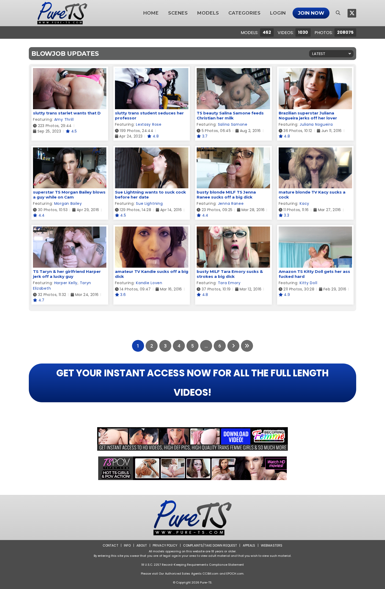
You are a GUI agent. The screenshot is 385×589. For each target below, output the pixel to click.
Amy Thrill (64, 119)
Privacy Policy (165, 545)
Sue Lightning (149, 203)
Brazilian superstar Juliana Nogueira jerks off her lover (308, 115)
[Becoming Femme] (192, 439)
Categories (244, 13)
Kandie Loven (149, 282)
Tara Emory (229, 282)
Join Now (311, 13)
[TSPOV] (192, 468)
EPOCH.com (235, 573)
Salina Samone (233, 124)
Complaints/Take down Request (210, 545)
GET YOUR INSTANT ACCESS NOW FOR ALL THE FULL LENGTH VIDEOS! (192, 382)
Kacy (304, 203)
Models (208, 13)
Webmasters (271, 545)
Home (151, 13)
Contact (110, 545)
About (141, 545)
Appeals (249, 545)
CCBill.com (210, 573)
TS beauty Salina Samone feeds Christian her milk (230, 115)
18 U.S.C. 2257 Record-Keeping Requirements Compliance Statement (192, 565)
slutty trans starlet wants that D (67, 113)
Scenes (178, 13)
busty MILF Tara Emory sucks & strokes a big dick (230, 274)
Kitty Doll (308, 282)
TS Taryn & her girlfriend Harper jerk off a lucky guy (67, 274)
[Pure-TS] (62, 13)
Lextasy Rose (148, 124)
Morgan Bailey (68, 203)
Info (127, 545)
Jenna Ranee (231, 203)
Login (278, 13)
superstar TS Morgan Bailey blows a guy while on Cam (69, 195)
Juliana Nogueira (316, 124)
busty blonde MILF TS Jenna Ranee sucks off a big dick (226, 195)
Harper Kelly (66, 282)
